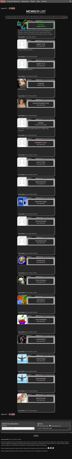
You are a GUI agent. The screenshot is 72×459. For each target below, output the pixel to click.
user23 (41, 83)
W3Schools (43, 443)
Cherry (53, 443)
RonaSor (41, 260)
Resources (25, 1)
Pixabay (15, 443)
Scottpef (40, 162)
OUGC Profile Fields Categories (47, 442)
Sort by (40, 423)
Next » (13, 8)
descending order (56, 426)
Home (3, 1)
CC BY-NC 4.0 (43, 448)
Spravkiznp (40, 221)
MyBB (8, 442)
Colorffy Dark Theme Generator (27, 443)
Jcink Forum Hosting (17, 445)
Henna (41, 123)
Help (38, 1)
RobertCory (41, 142)
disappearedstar (41, 103)
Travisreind (40, 319)
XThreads (34, 442)
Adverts (44, 1)
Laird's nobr (39, 445)
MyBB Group (22, 442)
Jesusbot (40, 300)
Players (32, 1)
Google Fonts (8, 443)
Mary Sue (40, 44)
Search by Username (10, 423)
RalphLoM (40, 398)
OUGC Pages (60, 442)
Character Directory (13, 1)
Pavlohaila (40, 280)
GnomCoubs (41, 201)
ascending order (43, 426)
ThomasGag (41, 241)
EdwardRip (41, 378)
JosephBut (41, 339)
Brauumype (40, 182)
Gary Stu (40, 64)
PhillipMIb (40, 359)
